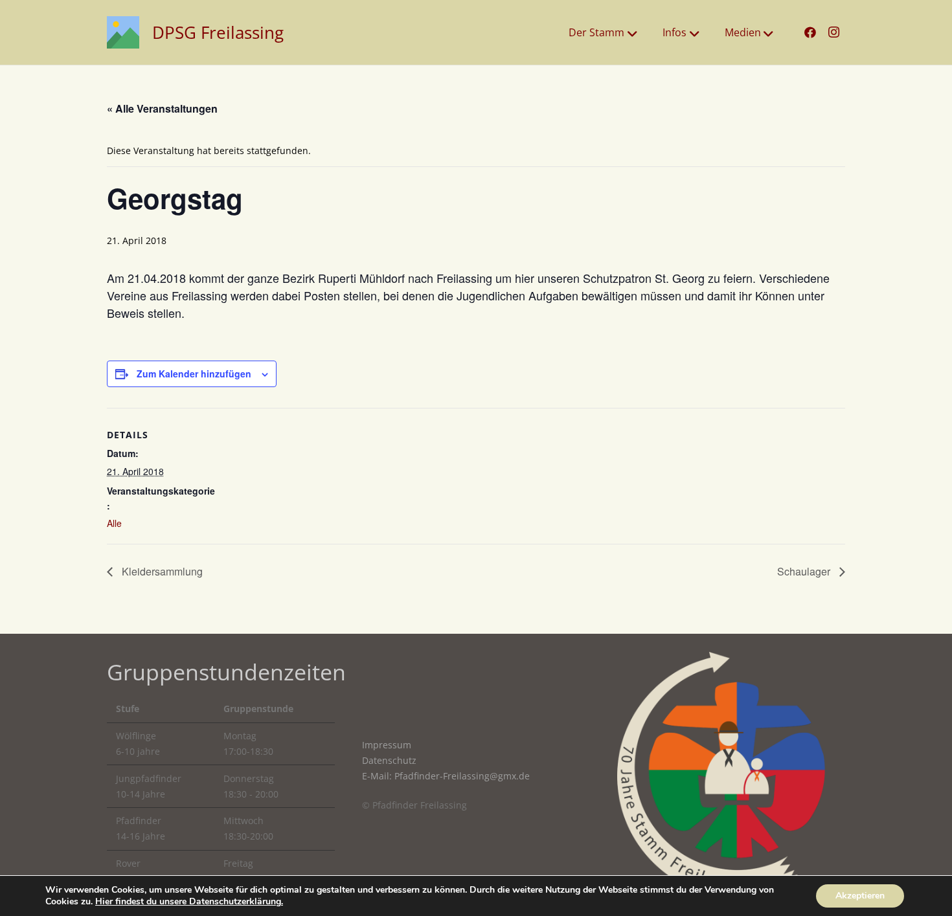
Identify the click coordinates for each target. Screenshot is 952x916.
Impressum (386, 745)
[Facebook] (810, 32)
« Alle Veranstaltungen (162, 108)
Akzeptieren (860, 895)
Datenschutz (389, 760)
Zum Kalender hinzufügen (194, 373)
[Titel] (123, 32)
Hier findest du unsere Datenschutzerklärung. (189, 901)
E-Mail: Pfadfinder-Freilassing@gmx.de (446, 776)
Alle (114, 523)
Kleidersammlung (161, 571)
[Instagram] (833, 32)
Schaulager (805, 571)
